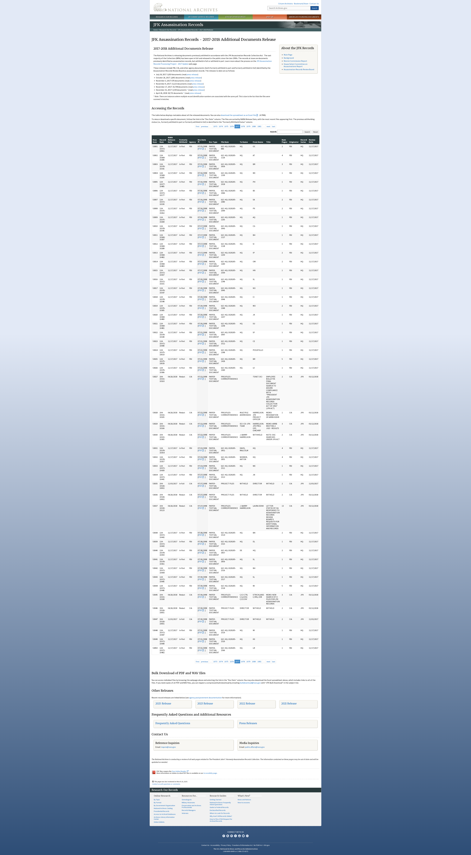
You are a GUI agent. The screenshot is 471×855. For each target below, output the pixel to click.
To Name (244, 142)
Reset (315, 132)
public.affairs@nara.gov (255, 747)
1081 (259, 126)
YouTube (239, 835)
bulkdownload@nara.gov (250, 683)
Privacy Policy (226, 845)
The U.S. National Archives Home (185, 7)
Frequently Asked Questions (172, 723)
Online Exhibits (159, 822)
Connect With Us (235, 832)
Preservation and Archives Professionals (191, 806)
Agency (192, 142)
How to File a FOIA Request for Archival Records (221, 820)
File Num (225, 142)
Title (268, 142)
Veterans (185, 813)
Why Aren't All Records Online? (221, 816)
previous (204, 126)
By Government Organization (164, 805)
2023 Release (205, 703)
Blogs (243, 835)
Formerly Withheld (183, 141)
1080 (254, 126)
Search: (273, 131)
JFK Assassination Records (188, 30)
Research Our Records (167, 17)
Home (155, 30)
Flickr (247, 835)
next (268, 126)
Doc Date (202, 140)
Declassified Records (218, 810)
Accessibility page (210, 773)
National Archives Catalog (163, 808)
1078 (243, 126)
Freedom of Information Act (242, 845)
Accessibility (215, 845)
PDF (200, 148)
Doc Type (213, 142)
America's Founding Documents (304, 17)
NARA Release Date (171, 139)
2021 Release (289, 703)
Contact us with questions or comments (166, 784)
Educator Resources (235, 17)
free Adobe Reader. (179, 771)
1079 (248, 126)
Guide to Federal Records (219, 807)
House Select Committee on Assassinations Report (295, 65)
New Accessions (244, 802)
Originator (294, 142)
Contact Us (314, 3)
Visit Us (269, 17)
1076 (232, 126)
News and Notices (244, 799)
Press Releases (248, 723)
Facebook (223, 835)
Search (314, 8)
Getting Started (215, 799)
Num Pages (284, 141)
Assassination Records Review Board (299, 69)
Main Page (288, 54)
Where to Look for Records (220, 813)
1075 (226, 126)
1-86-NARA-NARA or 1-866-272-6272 (235, 851)
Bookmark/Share (301, 3)
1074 (221, 126)
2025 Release (163, 703)
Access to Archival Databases (165, 814)
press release (192, 74)
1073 (215, 126)
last (273, 126)
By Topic (157, 799)
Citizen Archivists (285, 3)
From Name (258, 142)
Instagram (231, 835)
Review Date (312, 141)
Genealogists (187, 799)
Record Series (304, 141)
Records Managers (189, 810)
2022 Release (247, 703)
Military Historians (188, 802)
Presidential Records (161, 811)
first (197, 126)
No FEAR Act (258, 845)
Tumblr (235, 835)
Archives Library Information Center (164, 818)
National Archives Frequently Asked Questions (220, 803)
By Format (157, 802)
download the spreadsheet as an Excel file (238, 115)
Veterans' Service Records (201, 17)
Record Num (163, 141)
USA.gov (267, 845)
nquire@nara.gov (169, 747)
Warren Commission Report (295, 61)
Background (289, 58)
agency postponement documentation (205, 697)
